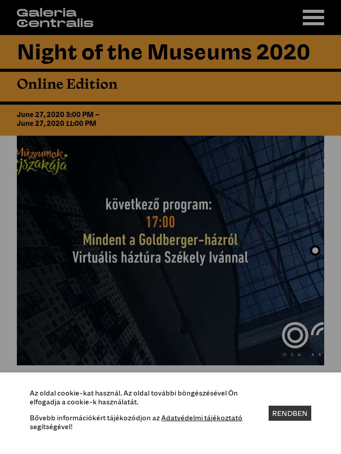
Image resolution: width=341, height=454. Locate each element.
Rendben (290, 413)
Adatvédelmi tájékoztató (201, 418)
